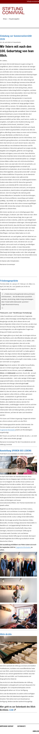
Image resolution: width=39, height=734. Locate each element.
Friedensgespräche (9, 280)
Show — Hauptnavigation (11, 19)
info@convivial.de (33, 1)
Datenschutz (21, 726)
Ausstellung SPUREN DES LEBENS (15, 450)
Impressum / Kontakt (6, 726)
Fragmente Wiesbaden (7, 430)
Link (11, 709)
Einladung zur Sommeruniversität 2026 (16, 37)
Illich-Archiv (6, 634)
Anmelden (36, 731)
